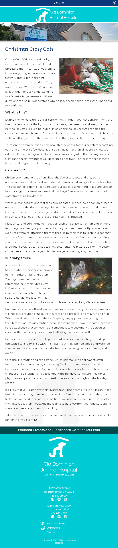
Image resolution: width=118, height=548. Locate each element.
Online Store (53, 528)
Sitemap (51, 532)
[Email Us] (65, 499)
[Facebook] (36, 480)
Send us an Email (55, 523)
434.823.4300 (59, 513)
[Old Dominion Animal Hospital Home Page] (59, 446)
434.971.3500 (59, 495)
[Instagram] (38, 480)
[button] (56, 3)
